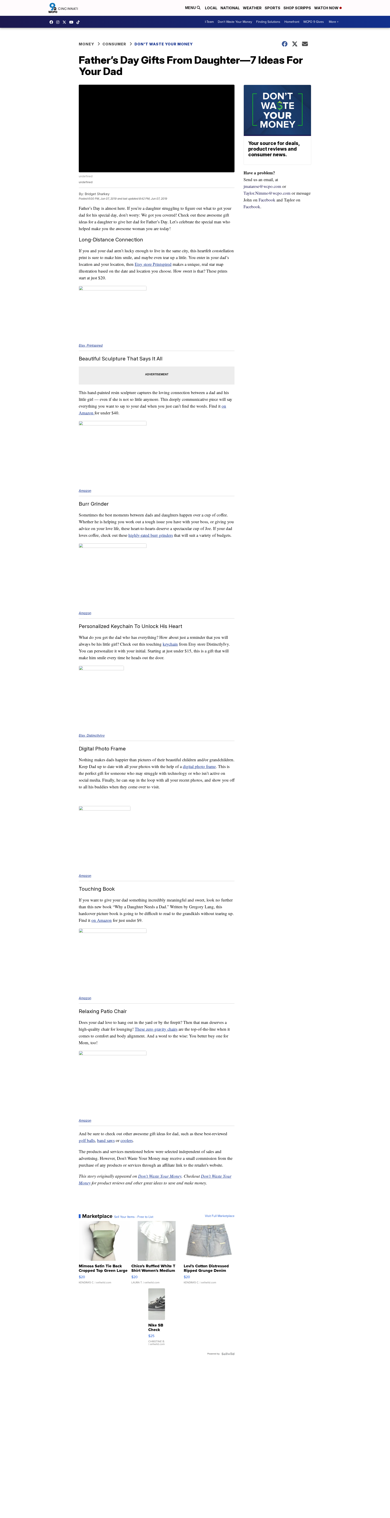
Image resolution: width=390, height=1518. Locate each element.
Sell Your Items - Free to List (133, 1217)
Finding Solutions (268, 21)
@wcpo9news (79, 22)
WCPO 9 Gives (313, 21)
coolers (127, 1140)
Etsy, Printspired (91, 345)
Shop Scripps (297, 8)
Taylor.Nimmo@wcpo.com (267, 193)
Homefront (291, 21)
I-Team (209, 21)
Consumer (114, 44)
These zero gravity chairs (156, 1029)
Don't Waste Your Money (235, 21)
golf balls (87, 1140)
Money (86, 44)
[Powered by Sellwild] (227, 1353)
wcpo (65, 22)
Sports (272, 8)
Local (211, 8)
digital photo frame (199, 766)
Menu (191, 8)
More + (334, 21)
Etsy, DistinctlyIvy (92, 735)
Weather (252, 8)
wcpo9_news (59, 22)
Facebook (267, 200)
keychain (170, 644)
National (230, 8)
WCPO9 (52, 22)
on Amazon (101, 920)
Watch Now (326, 8)
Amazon (85, 491)
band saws (106, 1140)
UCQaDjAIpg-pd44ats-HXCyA (72, 22)
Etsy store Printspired (153, 264)
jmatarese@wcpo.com (262, 186)
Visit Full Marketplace (219, 1216)
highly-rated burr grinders (150, 535)
